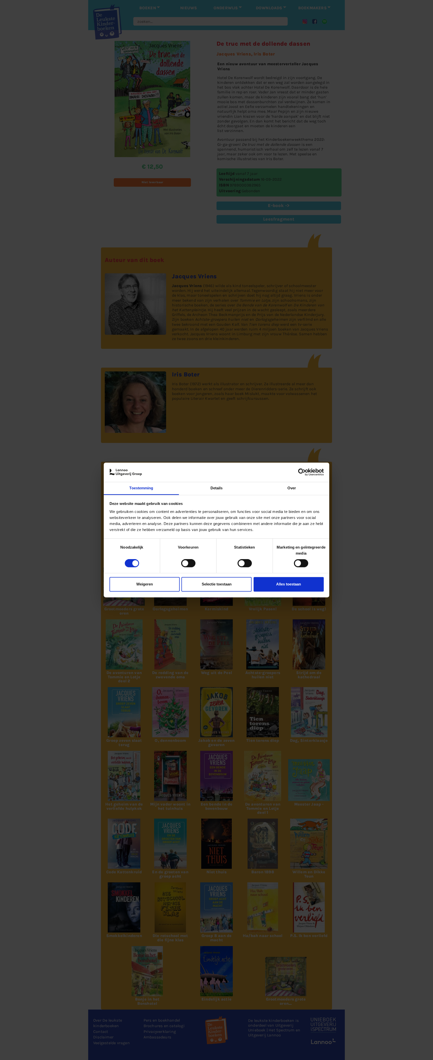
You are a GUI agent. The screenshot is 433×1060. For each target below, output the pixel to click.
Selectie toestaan (217, 584)
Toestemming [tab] (141, 488)
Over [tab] (291, 488)
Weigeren (144, 584)
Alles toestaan (288, 584)
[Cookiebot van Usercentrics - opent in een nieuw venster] (302, 472)
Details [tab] (216, 488)
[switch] (188, 563)
